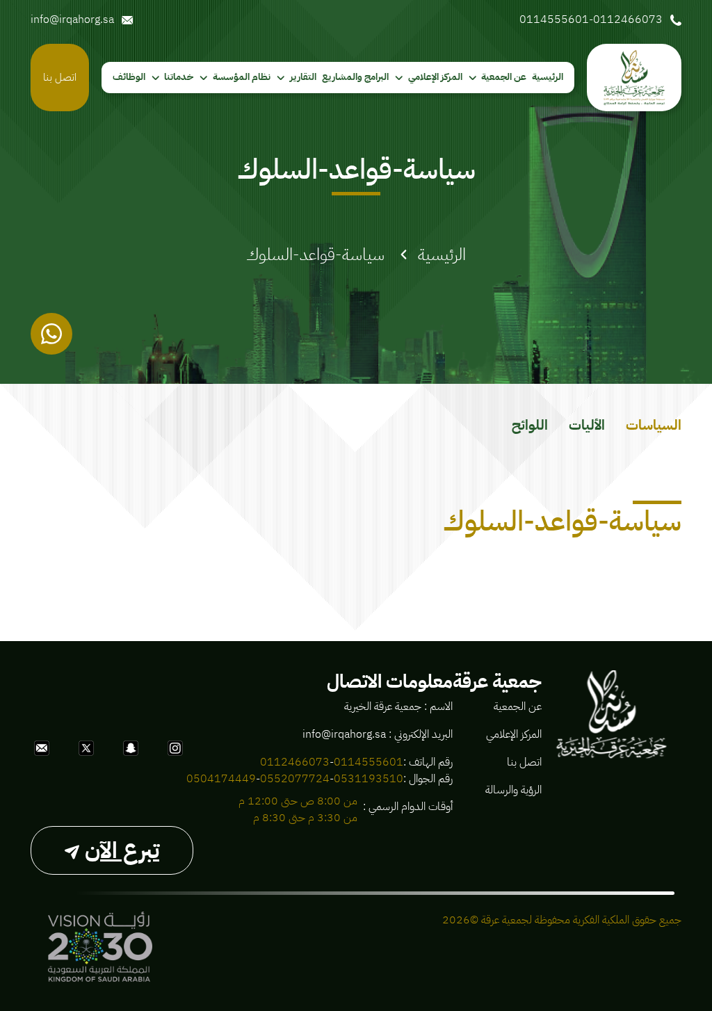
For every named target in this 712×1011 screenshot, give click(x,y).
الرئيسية (547, 77)
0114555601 (368, 762)
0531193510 (368, 778)
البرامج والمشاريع (355, 77)
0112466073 (295, 762)
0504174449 (221, 778)
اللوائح (530, 424)
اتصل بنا (59, 77)
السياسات (653, 424)
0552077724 (295, 778)
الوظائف (129, 77)
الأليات (587, 424)
